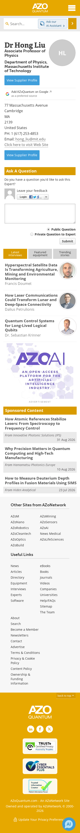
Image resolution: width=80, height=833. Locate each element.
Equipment (19, 583)
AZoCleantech (21, 533)
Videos (45, 583)
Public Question (63, 229)
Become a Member (25, 629)
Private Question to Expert (55, 234)
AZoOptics (18, 539)
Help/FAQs (48, 600)
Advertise (18, 647)
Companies (48, 589)
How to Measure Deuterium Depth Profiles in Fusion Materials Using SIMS (40, 480)
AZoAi (44, 528)
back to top (65, 695)
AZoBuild (17, 545)
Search (16, 624)
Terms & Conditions (25, 653)
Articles (16, 572)
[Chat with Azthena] (69, 824)
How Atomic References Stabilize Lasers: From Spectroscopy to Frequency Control (35, 423)
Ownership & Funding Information (20, 678)
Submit (67, 241)
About (15, 618)
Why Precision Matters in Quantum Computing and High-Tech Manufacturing (37, 453)
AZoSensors (48, 522)
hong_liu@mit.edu (30, 139)
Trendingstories (65, 253)
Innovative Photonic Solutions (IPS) (37, 435)
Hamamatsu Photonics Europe (34, 465)
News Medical (50, 533)
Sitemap (46, 606)
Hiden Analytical (24, 490)
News (15, 566)
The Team (47, 612)
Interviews (18, 589)
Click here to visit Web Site (26, 144)
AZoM (15, 516)
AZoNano (17, 522)
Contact (16, 641)
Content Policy (21, 669)
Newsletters (19, 635)
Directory (17, 577)
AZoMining (48, 516)
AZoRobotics (20, 528)
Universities (49, 595)
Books (44, 572)
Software (17, 600)
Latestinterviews (15, 253)
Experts (16, 595)
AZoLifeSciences (52, 539)
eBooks (45, 566)
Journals (46, 577)
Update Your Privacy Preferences (42, 819)
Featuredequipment (40, 253)
